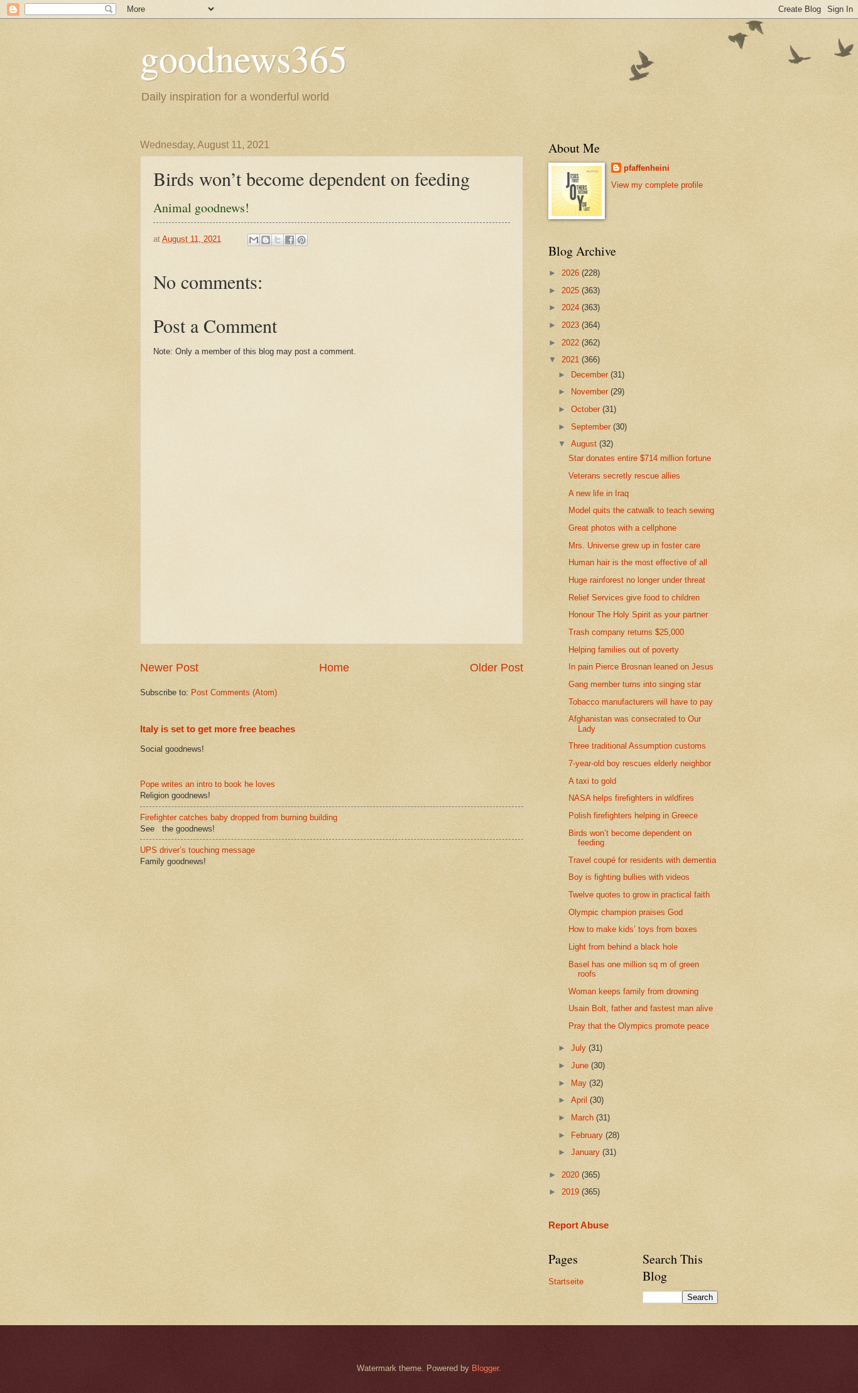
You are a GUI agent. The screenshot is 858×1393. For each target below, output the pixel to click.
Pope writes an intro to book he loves (207, 784)
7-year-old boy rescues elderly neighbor (639, 763)
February (588, 1135)
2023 (572, 325)
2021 (572, 359)
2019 (572, 1191)
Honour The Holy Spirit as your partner (638, 614)
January (586, 1152)
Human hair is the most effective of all (637, 562)
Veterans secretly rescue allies (624, 475)
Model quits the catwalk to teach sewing (641, 510)
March (583, 1117)
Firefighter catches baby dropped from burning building (238, 817)
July (580, 1048)
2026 (572, 273)
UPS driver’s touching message (197, 850)
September (592, 426)
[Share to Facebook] (289, 240)
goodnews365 (243, 58)
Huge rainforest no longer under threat (636, 580)
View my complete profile (657, 185)
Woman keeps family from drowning (633, 991)
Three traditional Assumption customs (637, 746)
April (580, 1100)
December (591, 374)
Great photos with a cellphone (622, 528)
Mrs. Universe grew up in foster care (634, 545)
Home (334, 667)
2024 (572, 307)
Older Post (496, 667)
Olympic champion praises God (625, 912)
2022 (572, 342)
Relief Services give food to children (634, 597)
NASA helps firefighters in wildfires (631, 798)
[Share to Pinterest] (301, 240)
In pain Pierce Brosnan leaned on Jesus (641, 666)
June (581, 1065)
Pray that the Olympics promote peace (638, 1026)
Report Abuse (578, 1225)
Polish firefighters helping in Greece (633, 815)
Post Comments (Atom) (234, 692)
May (580, 1083)
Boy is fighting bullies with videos (629, 877)
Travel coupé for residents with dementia (642, 860)
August (585, 443)
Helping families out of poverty (623, 649)
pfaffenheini (647, 168)
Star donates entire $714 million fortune (639, 458)
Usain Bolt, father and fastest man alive (640, 1008)
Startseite (566, 1281)
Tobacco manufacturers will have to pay (640, 702)
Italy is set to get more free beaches (217, 729)
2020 (572, 1174)
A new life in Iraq (598, 493)
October (586, 409)
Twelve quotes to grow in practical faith (639, 894)
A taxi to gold (592, 781)
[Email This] (253, 240)
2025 (572, 290)
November (591, 391)
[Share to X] (277, 240)
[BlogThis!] (265, 240)
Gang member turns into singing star (634, 684)
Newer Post (169, 667)
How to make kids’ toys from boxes (632, 929)
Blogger (485, 1368)
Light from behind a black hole (623, 946)
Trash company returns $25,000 (626, 632)
